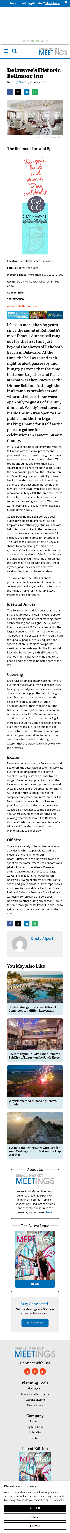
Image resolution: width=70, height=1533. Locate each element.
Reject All (35, 1525)
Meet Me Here (35, 1405)
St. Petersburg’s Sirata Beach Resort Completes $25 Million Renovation (32, 1009)
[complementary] (35, 1507)
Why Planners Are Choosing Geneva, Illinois (33, 1102)
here (49, 1212)
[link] (10, 92)
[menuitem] (6, 51)
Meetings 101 (35, 1388)
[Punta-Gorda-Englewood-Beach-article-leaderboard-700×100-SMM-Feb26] (35, 318)
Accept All (35, 1508)
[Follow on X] (27, 1371)
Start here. (52, 3)
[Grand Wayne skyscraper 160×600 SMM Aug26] (35, 257)
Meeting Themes (35, 1399)
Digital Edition (35, 1426)
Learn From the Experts (35, 1394)
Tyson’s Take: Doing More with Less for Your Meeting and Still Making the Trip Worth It (35, 1151)
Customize (35, 1517)
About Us (35, 1421)
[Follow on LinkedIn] (43, 1371)
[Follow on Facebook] (35, 1371)
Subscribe (35, 1432)
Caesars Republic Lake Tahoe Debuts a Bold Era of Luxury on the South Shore (34, 1055)
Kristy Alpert (18, 82)
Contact (35, 1438)
